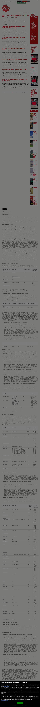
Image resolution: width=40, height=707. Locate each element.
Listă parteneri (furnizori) (4, 700)
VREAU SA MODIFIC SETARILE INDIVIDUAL (20, 705)
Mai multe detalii (6, 686)
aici (11, 690)
